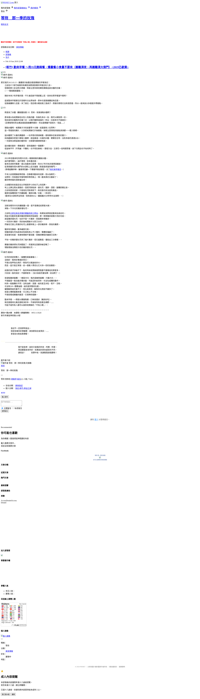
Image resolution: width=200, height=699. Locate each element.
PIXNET (82, 667)
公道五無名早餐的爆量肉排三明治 (24, 213)
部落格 (8, 55)
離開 (13, 694)
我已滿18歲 (5, 694)
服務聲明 (122, 667)
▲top (3, 392)
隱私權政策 (113, 667)
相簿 (7, 52)
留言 (19, 379)
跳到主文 (4, 24)
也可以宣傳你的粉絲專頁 (100, 460)
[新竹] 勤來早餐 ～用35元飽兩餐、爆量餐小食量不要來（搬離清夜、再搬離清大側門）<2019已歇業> (67, 67)
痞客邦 (14, 379)
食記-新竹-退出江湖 (23, 388)
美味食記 (19, 386)
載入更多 (5, 397)
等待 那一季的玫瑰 (17, 18)
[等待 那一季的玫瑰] (100, 458)
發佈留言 (5, 411)
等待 (3, 366)
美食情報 (20, 47)
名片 (7, 57)
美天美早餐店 (55, 169)
